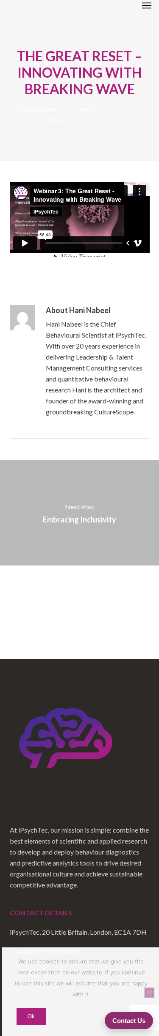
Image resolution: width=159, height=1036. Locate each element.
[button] (146, 5)
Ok (31, 1016)
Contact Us (128, 1020)
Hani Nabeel (37, 109)
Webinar (55, 120)
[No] (149, 992)
